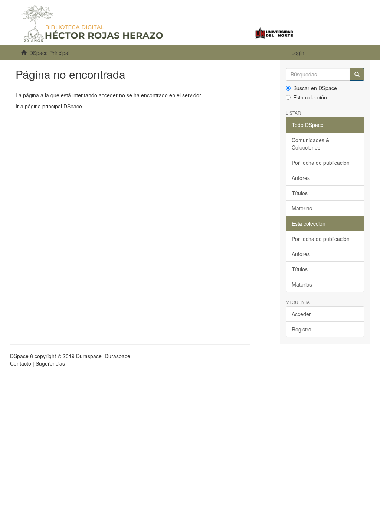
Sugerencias (50, 363)
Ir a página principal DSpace (49, 106)
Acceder (301, 314)
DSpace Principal (49, 52)
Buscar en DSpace (315, 88)
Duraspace (117, 356)
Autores (301, 177)
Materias (302, 208)
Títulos (300, 193)
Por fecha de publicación (321, 162)
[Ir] (357, 74)
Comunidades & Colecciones (310, 143)
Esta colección (310, 97)
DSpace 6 (21, 356)
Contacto (20, 363)
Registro (301, 329)
